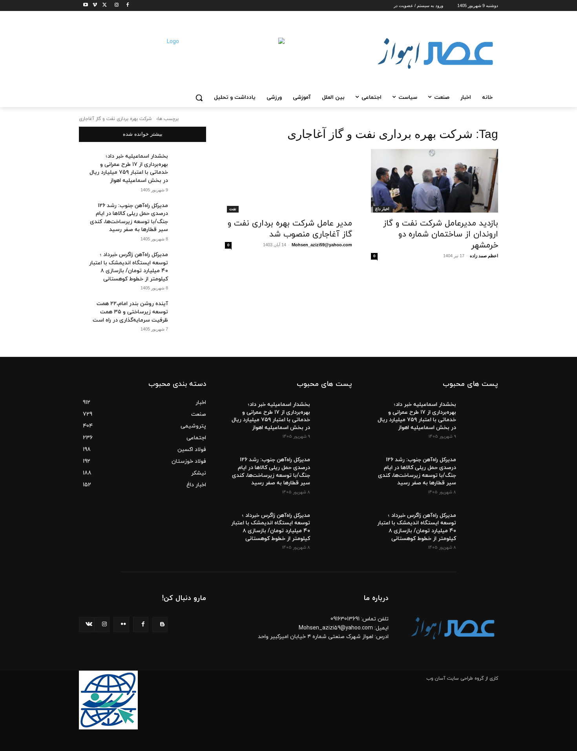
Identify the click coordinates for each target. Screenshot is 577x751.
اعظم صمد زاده (484, 255)
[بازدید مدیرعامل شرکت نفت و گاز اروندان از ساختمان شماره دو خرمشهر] (434, 181)
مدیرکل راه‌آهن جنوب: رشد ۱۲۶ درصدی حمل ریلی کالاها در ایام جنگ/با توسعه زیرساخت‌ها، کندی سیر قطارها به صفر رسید (129, 218)
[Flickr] (121, 624)
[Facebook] (125, 5)
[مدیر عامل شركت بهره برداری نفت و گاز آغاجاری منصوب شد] (288, 181)
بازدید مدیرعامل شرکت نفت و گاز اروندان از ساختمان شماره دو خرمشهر (440, 234)
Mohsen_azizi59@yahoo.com (322, 244)
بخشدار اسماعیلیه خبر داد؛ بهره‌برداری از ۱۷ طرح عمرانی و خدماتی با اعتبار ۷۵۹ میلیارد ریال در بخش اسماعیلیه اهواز (128, 168)
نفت (232, 209)
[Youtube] (83, 5)
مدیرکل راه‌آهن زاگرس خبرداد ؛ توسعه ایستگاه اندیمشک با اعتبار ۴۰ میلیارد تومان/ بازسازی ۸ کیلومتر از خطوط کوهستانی (128, 267)
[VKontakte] (86, 624)
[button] (199, 97)
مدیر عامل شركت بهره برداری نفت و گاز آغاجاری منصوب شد (290, 229)
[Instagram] (114, 5)
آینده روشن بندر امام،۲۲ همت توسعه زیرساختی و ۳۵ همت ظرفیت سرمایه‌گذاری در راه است (130, 312)
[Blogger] (160, 624)
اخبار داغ (382, 209)
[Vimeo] (92, 5)
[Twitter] (103, 5)
